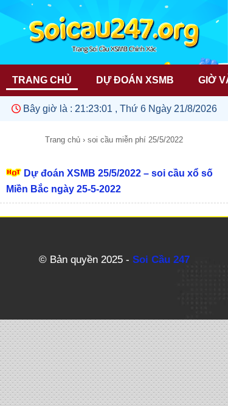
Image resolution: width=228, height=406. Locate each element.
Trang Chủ (42, 80)
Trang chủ (62, 139)
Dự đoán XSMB (135, 80)
